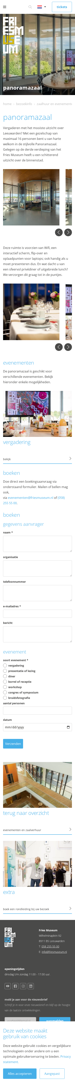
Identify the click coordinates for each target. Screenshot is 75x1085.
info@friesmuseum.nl (54, 952)
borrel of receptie (19, 682)
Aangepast (52, 1074)
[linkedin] (31, 986)
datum (7, 720)
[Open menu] (4, 7)
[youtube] (8, 986)
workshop (15, 687)
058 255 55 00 (50, 946)
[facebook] (15, 986)
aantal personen (14, 703)
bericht (7, 623)
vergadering (16, 665)
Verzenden (13, 744)
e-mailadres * (12, 606)
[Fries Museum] (13, 36)
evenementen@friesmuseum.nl (30, 498)
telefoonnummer (14, 581)
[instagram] (23, 986)
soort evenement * (15, 660)
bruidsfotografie (19, 698)
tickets (62, 7)
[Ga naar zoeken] (30, 7)
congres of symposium (23, 692)
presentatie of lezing (21, 671)
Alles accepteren (20, 1074)
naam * (8, 532)
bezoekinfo (24, 104)
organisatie (10, 557)
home (7, 104)
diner (11, 676)
